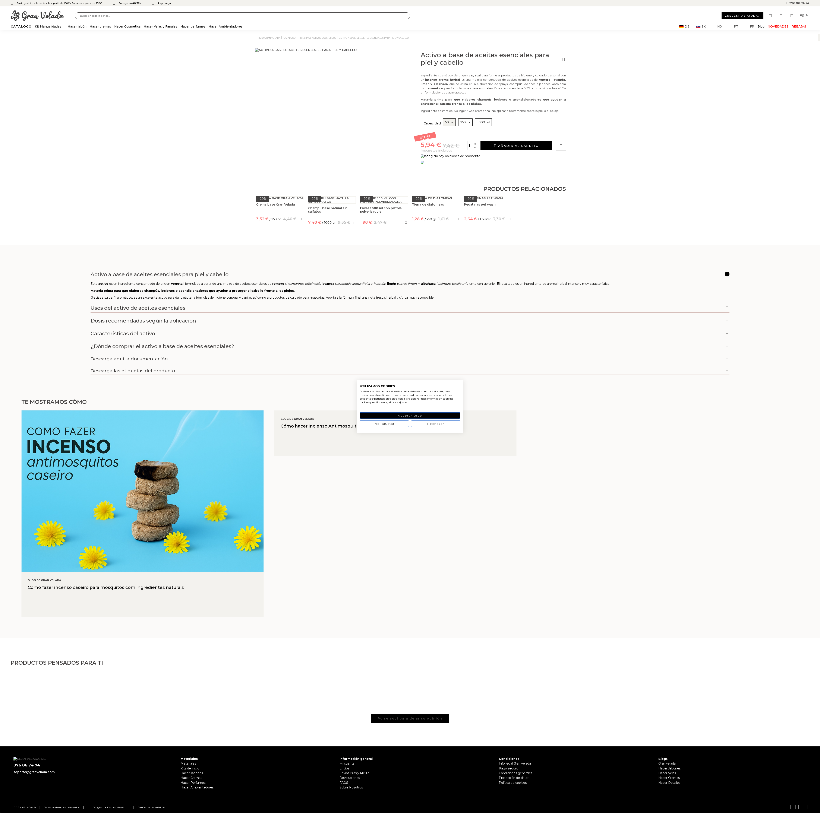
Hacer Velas (667, 773)
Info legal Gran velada (515, 763)
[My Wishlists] (771, 16)
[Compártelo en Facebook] (582, 133)
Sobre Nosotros (351, 787)
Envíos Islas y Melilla (354, 773)
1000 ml (483, 122)
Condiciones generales (515, 773)
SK (703, 26)
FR (752, 26)
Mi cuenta (347, 763)
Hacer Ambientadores (197, 787)
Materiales (188, 763)
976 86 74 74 (798, 3)
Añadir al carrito (518, 146)
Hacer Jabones (192, 773)
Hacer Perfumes (193, 783)
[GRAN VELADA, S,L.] (43, 16)
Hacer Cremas (191, 778)
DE (687, 26)
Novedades (778, 26)
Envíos (344, 768)
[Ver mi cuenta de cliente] (781, 16)
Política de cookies (513, 783)
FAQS (344, 783)
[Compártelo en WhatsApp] (577, 133)
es (802, 16)
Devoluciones (350, 778)
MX (719, 26)
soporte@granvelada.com (34, 772)
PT (736, 26)
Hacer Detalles (669, 783)
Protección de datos (514, 778)
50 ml (449, 122)
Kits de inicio (190, 768)
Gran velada (667, 763)
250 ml (465, 122)
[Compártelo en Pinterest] (587, 133)
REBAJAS (799, 26)
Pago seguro (508, 768)
